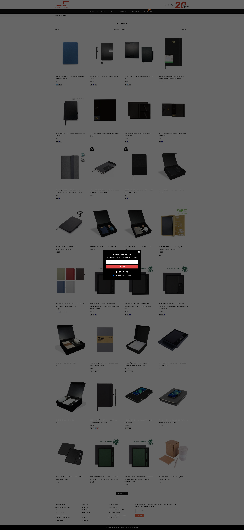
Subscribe (122, 267)
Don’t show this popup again (123, 275)
